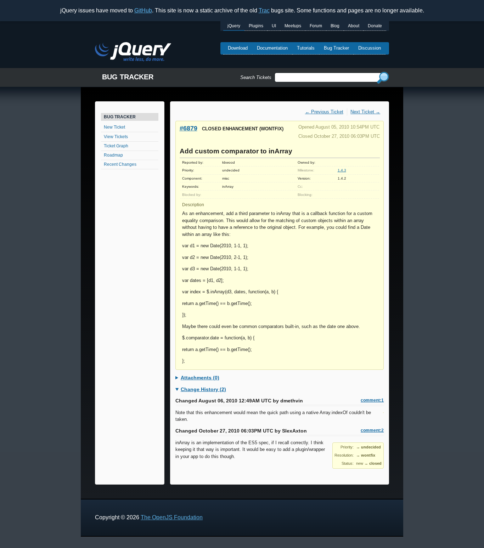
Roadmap (113, 155)
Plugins (256, 25)
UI (274, 25)
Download (238, 48)
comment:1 (372, 400)
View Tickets (116, 136)
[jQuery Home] (133, 53)
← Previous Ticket (324, 111)
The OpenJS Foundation (172, 517)
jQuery (233, 25)
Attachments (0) (200, 377)
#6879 (188, 128)
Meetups (293, 25)
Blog (335, 25)
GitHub (143, 10)
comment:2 (372, 430)
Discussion (369, 48)
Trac (264, 10)
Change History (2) (203, 389)
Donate (375, 25)
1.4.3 (342, 170)
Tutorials (306, 48)
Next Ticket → (365, 111)
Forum (316, 25)
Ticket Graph (116, 145)
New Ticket (114, 127)
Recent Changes (120, 164)
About (353, 25)
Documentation (272, 48)
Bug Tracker (336, 48)
